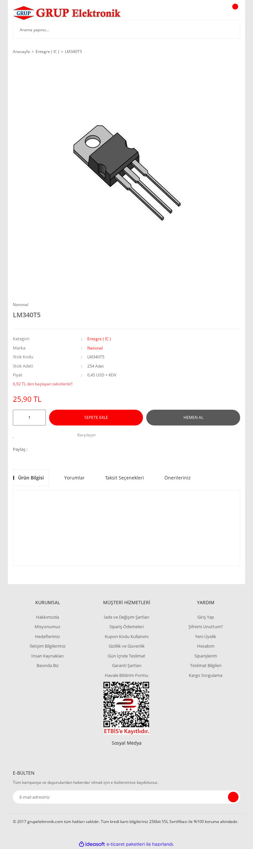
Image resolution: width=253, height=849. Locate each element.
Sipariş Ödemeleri (126, 627)
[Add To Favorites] (15, 435)
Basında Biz (48, 665)
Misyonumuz (47, 627)
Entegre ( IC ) (99, 339)
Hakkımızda (47, 617)
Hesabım (205, 646)
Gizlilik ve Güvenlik (127, 646)
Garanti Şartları (126, 665)
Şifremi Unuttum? (205, 627)
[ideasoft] (92, 844)
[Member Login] (212, 13)
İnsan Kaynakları (47, 656)
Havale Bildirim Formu (126, 675)
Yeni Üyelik (205, 636)
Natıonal (20, 304)
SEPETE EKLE (96, 417)
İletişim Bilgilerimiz (48, 646)
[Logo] (67, 12)
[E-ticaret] (125, 844)
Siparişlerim (205, 656)
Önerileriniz (177, 478)
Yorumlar (74, 478)
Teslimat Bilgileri (205, 665)
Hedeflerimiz (47, 636)
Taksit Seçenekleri (124, 478)
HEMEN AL (193, 417)
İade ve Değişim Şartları (126, 617)
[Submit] (233, 797)
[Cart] (234, 13)
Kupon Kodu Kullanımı (127, 636)
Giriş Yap (205, 617)
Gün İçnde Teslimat (126, 656)
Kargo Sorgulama (205, 675)
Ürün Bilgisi (31, 478)
